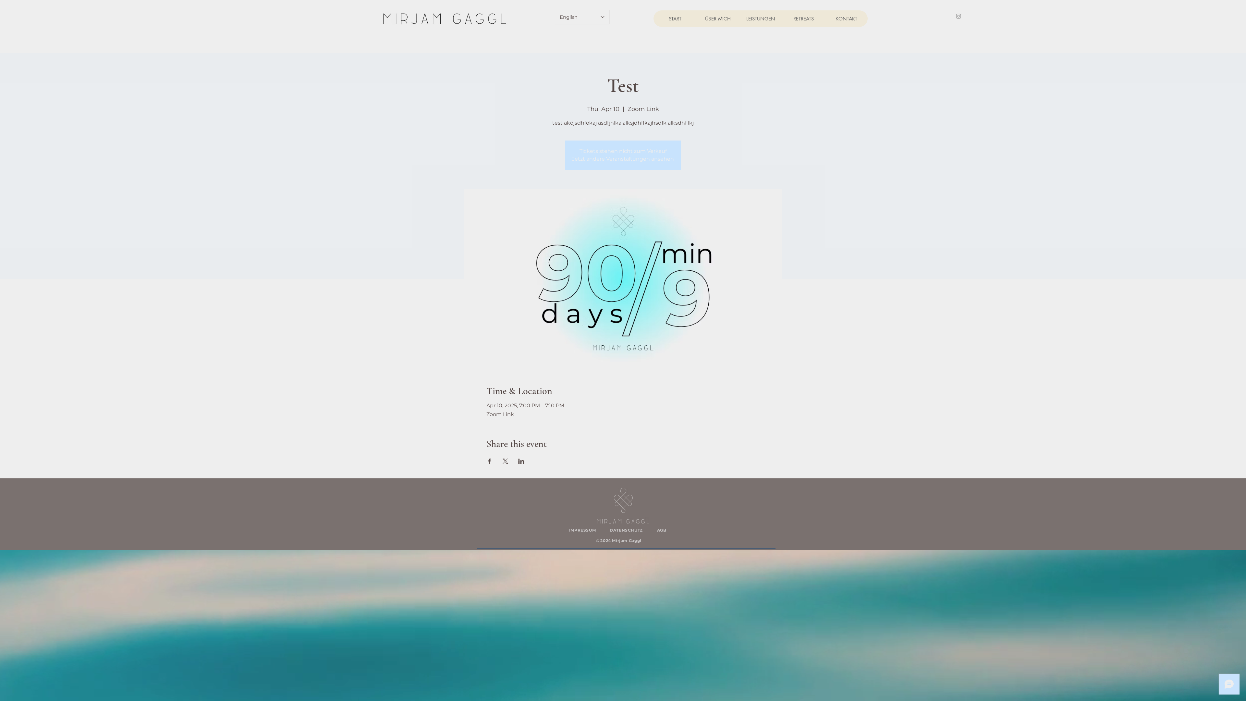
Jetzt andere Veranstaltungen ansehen (623, 159)
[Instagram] (958, 16)
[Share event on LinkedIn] (521, 461)
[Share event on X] (505, 461)
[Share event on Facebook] (489, 461)
